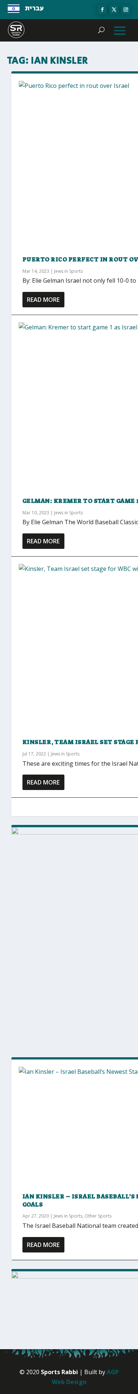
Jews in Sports (68, 271)
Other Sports (98, 1216)
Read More (43, 300)
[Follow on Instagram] (125, 9)
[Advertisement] (69, 974)
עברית (34, 8)
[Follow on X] (114, 9)
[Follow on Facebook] (102, 9)
